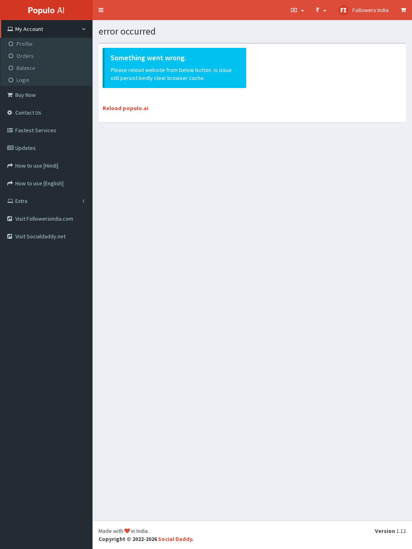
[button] (101, 10)
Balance (25, 68)
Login (22, 80)
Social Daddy (175, 539)
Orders (25, 55)
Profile (24, 43)
